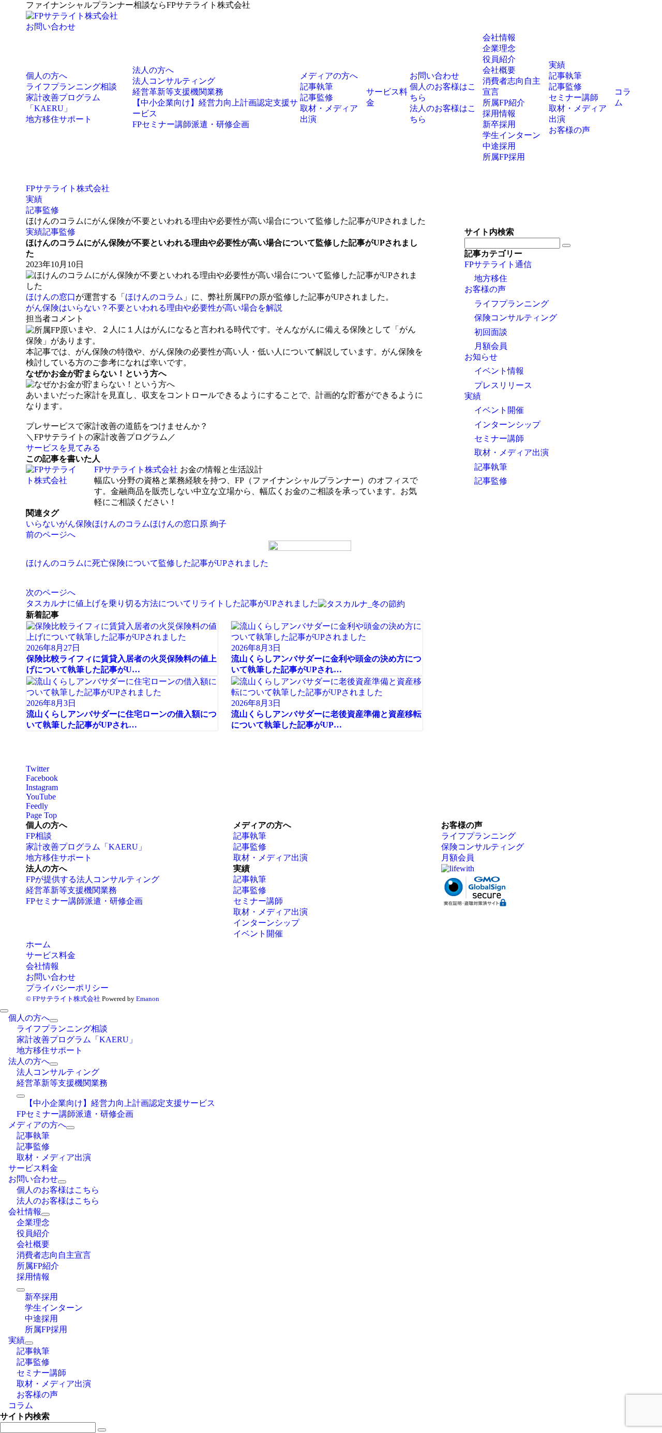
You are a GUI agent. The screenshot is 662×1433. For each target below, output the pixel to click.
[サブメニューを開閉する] (54, 1020)
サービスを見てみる (63, 447)
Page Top (41, 815)
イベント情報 (499, 370)
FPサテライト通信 (498, 264)
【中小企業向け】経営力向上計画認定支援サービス (120, 1103)
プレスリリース (503, 385)
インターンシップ (507, 424)
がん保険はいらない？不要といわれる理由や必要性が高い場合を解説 (154, 307)
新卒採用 (499, 124)
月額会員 (490, 346)
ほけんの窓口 (51, 296)
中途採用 (499, 146)
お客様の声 (485, 289)
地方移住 (490, 278)
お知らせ (481, 356)
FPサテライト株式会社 (136, 469)
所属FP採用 (504, 156)
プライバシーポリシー (67, 987)
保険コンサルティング (515, 317)
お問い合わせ (51, 26)
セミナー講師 (499, 438)
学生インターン (511, 135)
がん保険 (75, 523)
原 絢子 (213, 523)
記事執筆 (490, 467)
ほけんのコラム (154, 296)
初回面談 (490, 332)
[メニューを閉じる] (4, 1010)
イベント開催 (499, 410)
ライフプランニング (511, 303)
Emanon (147, 999)
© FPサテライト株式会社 (63, 999)
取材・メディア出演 (511, 452)
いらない (42, 523)
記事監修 (59, 231)
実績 (34, 231)
